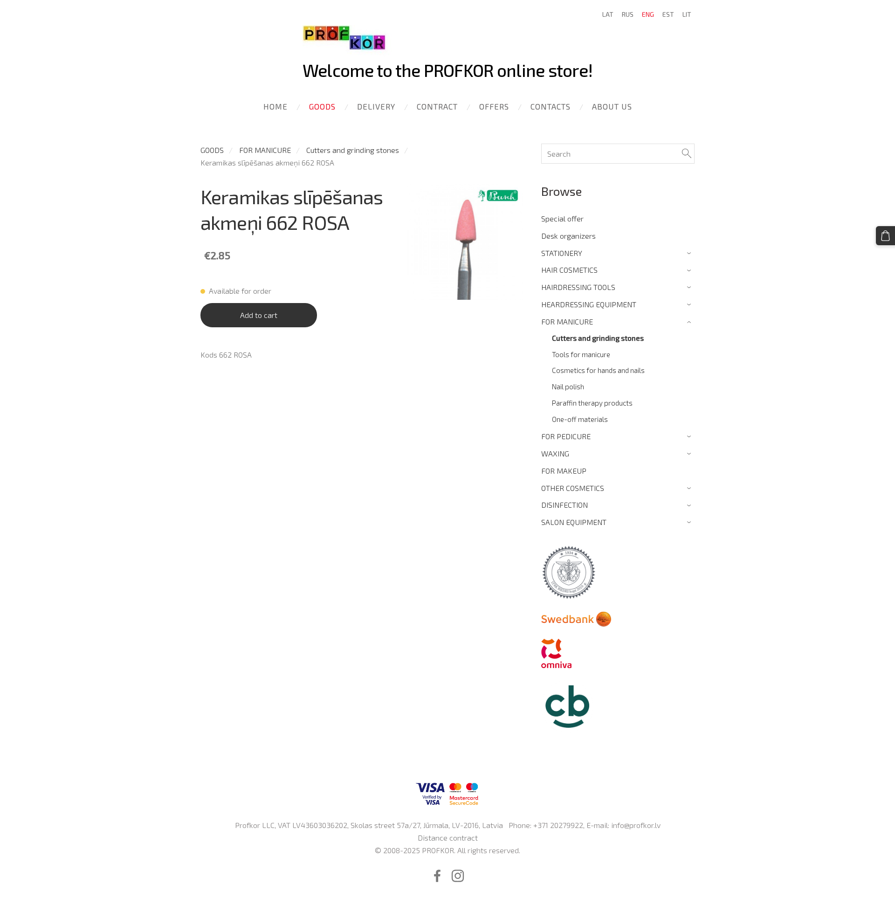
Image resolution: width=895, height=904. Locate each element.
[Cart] (885, 235)
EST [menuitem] (668, 14)
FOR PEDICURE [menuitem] (566, 436)
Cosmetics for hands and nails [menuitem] (598, 370)
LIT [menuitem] (686, 14)
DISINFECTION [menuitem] (564, 504)
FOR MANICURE (265, 149)
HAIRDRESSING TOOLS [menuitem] (578, 287)
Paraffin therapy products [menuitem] (592, 403)
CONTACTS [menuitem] (550, 106)
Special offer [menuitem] (562, 218)
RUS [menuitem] (627, 14)
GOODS (212, 149)
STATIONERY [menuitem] (561, 252)
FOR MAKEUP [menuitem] (563, 470)
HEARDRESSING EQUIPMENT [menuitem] (588, 304)
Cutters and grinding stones (352, 149)
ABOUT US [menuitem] (612, 106)
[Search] (686, 153)
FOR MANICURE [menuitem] (567, 321)
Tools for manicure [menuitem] (581, 354)
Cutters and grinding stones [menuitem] (598, 338)
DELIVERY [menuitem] (376, 106)
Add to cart (258, 315)
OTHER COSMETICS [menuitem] (572, 487)
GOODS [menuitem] (322, 106)
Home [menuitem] (275, 106)
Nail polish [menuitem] (568, 386)
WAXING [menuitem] (555, 453)
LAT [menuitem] (607, 14)
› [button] (690, 253)
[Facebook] (437, 876)
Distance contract (448, 837)
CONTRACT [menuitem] (437, 106)
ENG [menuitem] (648, 14)
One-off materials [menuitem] (580, 419)
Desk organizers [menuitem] (568, 235)
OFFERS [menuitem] (494, 106)
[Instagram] (457, 876)
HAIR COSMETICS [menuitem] (569, 269)
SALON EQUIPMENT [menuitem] (573, 522)
